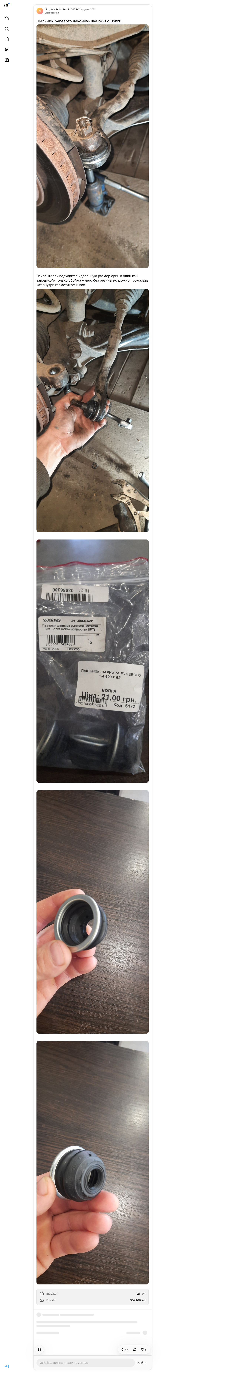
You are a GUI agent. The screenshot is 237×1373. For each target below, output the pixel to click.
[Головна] (6, 18)
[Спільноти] (6, 49)
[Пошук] (6, 28)
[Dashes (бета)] (6, 60)
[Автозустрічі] (6, 39)
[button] (52, 12)
